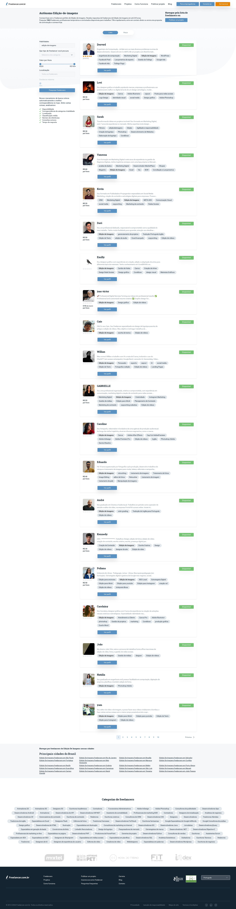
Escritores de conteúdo (75, 817)
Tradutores (25, 842)
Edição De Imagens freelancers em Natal (94, 771)
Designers (173, 817)
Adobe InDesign (105, 439)
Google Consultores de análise (214, 821)
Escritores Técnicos (204, 838)
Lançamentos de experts (124, 60)
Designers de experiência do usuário (67, 842)
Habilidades (44, 41)
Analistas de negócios (213, 813)
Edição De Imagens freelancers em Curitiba (175, 760)
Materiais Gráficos (168, 272)
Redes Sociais (153, 204)
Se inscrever (223, 4)
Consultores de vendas (176, 833)
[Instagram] (216, 905)
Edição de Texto (105, 238)
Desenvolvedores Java (169, 825)
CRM (101, 200)
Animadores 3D (41, 809)
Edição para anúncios (107, 580)
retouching (122, 473)
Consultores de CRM (133, 817)
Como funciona (141, 4)
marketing (134, 621)
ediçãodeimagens (115, 128)
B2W (146, 170)
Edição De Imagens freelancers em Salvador (175, 758)
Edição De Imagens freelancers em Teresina (135, 771)
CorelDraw (125, 136)
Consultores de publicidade (185, 809)
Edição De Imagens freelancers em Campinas (96, 768)
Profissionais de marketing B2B (146, 813)
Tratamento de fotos (161, 473)
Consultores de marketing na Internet (118, 825)
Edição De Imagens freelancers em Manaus (135, 760)
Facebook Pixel (104, 60)
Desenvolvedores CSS (155, 817)
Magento (102, 170)
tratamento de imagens (140, 473)
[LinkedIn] (211, 905)
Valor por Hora (45, 60)
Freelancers (116, 4)
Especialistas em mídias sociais (91, 838)
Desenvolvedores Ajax (210, 809)
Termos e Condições (190, 905)
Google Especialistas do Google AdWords (180, 821)
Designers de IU (41, 842)
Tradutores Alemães (210, 817)
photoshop (103, 621)
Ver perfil (107, 70)
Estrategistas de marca (154, 829)
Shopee (162, 166)
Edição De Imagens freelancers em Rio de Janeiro (98, 758)
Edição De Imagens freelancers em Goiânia (95, 765)
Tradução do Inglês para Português (146, 511)
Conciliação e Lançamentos (163, 170)
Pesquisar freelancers (57, 90)
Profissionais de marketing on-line (29, 833)
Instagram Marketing (157, 397)
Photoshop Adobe (168, 439)
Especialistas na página (57, 833)
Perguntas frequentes (89, 884)
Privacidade (134, 905)
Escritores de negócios (206, 842)
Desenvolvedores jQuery (208, 825)
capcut (147, 94)
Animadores (44, 813)
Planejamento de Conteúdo (145, 401)
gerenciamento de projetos (128, 234)
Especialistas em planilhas (120, 838)
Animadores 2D (23, 809)
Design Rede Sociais (106, 272)
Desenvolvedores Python (152, 833)
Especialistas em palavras (154, 842)
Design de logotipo (105, 829)
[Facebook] (206, 905)
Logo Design (103, 98)
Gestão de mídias (105, 401)
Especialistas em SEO (40, 838)
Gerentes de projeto (129, 833)
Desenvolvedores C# (25, 817)
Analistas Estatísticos (167, 838)
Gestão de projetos (119, 621)
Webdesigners (132, 842)
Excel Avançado (138, 238)
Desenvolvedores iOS (146, 825)
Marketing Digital (130, 56)
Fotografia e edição (122, 367)
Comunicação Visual (164, 200)
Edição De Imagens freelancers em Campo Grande (55, 772)
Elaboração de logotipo (107, 136)
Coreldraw (138, 272)
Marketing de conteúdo (135, 204)
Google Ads (161, 60)
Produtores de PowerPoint (105, 833)
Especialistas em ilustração (87, 825)
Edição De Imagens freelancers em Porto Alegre (177, 765)
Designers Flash (61, 821)
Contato (122, 884)
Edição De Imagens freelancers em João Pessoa (177, 771)
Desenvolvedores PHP (80, 833)
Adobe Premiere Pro (122, 439)
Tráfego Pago (119, 63)
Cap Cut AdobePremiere (156, 435)
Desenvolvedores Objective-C (204, 829)
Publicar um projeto (176, 20)
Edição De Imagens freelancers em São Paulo (56, 758)
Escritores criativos (112, 817)
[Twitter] (220, 905)
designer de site (122, 549)
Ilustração (66, 825)
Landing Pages (157, 367)
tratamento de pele (106, 481)
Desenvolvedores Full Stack (126, 821)
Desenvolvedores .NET (178, 829)
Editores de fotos (80, 821)
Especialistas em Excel (40, 821)
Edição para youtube (125, 583)
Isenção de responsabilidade (154, 905)
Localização (44, 70)
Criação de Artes (150, 268)
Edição (129, 128)
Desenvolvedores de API (65, 813)
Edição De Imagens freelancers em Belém (134, 765)
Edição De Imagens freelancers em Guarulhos (56, 768)
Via (139, 170)
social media (135, 98)
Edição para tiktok (123, 401)
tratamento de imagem (150, 477)
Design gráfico (149, 98)
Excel (131, 170)
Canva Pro (143, 618)
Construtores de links (60, 829)
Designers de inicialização (189, 813)
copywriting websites (129, 405)
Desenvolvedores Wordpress (181, 842)
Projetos (128, 4)
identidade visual (119, 98)
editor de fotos (119, 477)
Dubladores (186, 838)
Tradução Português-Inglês (153, 234)
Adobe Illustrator (133, 94)
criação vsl (163, 583)
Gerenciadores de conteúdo (49, 817)
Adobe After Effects (134, 435)
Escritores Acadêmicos (78, 809)
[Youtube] (226, 905)
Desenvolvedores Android (24, 813)
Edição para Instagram (146, 583)
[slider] (40, 64)
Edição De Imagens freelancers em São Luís (135, 768)
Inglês (154, 439)
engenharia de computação (109, 56)
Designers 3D (58, 809)
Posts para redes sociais (164, 94)
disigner (139, 656)
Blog (170, 4)
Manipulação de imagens (127, 481)
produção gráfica (161, 621)
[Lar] (16, 4)
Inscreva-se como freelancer (92, 880)
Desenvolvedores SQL (144, 838)
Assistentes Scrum (213, 833)
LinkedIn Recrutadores (83, 829)
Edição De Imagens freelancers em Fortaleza (56, 760)
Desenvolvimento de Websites (142, 132)
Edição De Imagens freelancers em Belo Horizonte (94, 761)
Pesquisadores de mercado (129, 829)
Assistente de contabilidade (116, 813)
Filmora (102, 128)
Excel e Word (103, 625)
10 (158, 737)
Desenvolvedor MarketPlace (144, 166)
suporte (134, 363)
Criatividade (140, 397)
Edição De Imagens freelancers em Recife (54, 765)
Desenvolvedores (190, 817)
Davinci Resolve (105, 443)
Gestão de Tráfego (145, 60)
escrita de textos (124, 333)
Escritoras (196, 833)
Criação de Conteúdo (107, 545)
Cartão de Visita (124, 268)
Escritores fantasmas (150, 821)
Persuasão (122, 363)
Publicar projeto (158, 4)
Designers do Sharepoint (64, 838)
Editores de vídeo (93, 842)
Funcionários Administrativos (119, 809)
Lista (110, 32)
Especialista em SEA (18, 838)
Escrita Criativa (144, 545)
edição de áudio (121, 238)
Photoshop (122, 132)
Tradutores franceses (101, 821)
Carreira (122, 876)
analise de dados (105, 166)
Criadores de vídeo (114, 842)
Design (157, 545)
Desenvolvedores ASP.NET (90, 813)
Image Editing (104, 477)
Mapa (125, 32)
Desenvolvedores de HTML (46, 825)
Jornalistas (188, 825)
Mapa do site (174, 905)
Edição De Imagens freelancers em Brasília (135, 758)
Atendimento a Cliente (126, 618)
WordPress (165, 56)
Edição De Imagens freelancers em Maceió (175, 768)
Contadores (97, 809)
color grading (123, 511)
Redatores (94, 817)
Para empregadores (187, 4)
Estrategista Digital (158, 580)
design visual (151, 272)
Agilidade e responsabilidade (147, 128)
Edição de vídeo (138, 549)
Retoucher (133, 477)
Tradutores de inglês (18, 821)
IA (152, 363)
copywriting (117, 204)
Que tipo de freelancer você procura (54, 51)
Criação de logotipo (106, 132)
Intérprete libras (122, 587)
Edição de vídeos (168, 238)
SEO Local (143, 580)
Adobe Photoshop (166, 98)
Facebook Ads (104, 63)
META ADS (148, 200)
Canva (120, 94)
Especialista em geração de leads (33, 829)
